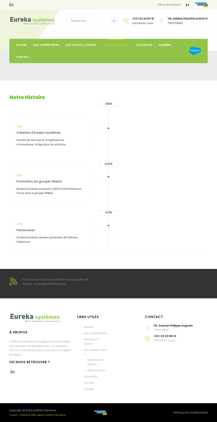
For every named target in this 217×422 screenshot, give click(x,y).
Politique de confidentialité (190, 412)
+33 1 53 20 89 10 (143, 18)
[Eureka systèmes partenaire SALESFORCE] (195, 51)
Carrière (165, 45)
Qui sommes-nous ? (116, 45)
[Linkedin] (11, 4)
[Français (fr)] (187, 4)
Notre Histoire (96, 370)
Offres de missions (169, 4)
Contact (22, 57)
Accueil (21, 45)
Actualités (144, 45)
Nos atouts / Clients (81, 45)
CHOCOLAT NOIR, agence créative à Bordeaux (42, 415)
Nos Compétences (46, 45)
